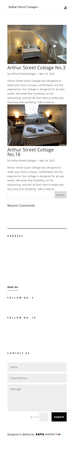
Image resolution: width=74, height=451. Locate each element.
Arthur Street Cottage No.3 (36, 67)
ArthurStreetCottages (23, 73)
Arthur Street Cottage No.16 (30, 152)
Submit (59, 417)
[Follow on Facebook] (8, 306)
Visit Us (12, 287)
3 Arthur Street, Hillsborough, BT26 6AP (28, 257)
